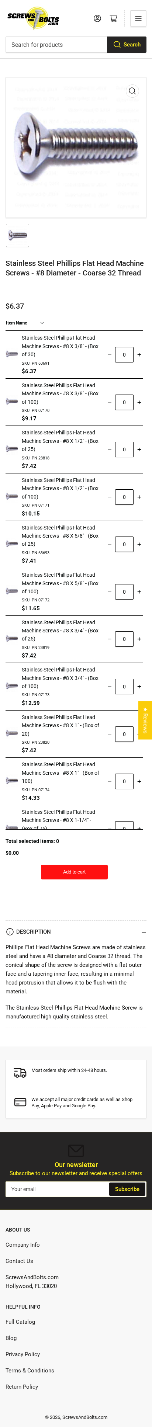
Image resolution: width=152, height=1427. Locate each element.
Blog (11, 1338)
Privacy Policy (23, 1354)
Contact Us (19, 1261)
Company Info (23, 1245)
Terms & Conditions (30, 1370)
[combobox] (76, 45)
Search (132, 44)
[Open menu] (138, 18)
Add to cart (74, 872)
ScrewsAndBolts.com (84, 1417)
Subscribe (127, 1189)
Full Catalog (20, 1322)
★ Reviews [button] (145, 720)
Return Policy (22, 1386)
